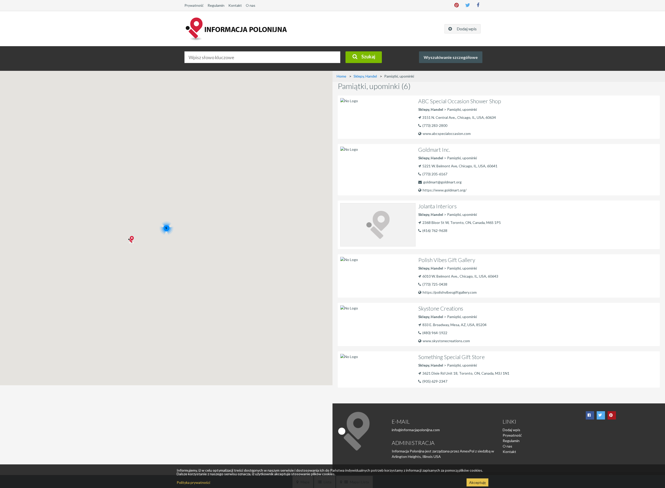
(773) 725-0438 (434, 284)
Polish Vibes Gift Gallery (446, 260)
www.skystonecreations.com (446, 341)
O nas (250, 5)
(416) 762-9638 (434, 230)
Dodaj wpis (511, 430)
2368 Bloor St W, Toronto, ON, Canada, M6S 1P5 (461, 222)
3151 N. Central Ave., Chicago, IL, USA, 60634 (459, 117)
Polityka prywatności (193, 482)
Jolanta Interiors (437, 206)
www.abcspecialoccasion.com (447, 133)
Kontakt (235, 5)
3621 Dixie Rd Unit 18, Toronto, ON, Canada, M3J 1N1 (465, 373)
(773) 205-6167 (434, 174)
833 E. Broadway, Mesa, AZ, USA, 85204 (454, 324)
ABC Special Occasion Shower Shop (459, 101)
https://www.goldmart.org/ (445, 190)
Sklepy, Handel (365, 76)
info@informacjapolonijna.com (416, 430)
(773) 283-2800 (434, 125)
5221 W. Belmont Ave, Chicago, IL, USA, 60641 (459, 166)
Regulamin (216, 5)
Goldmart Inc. (434, 149)
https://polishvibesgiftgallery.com (450, 292)
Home (341, 76)
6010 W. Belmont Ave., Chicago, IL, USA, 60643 (460, 276)
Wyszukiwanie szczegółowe (451, 57)
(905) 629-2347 (434, 381)
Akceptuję (477, 482)
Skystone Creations (440, 308)
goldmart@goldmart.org (442, 182)
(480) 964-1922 (434, 333)
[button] (131, 240)
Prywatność (194, 5)
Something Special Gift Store (451, 357)
